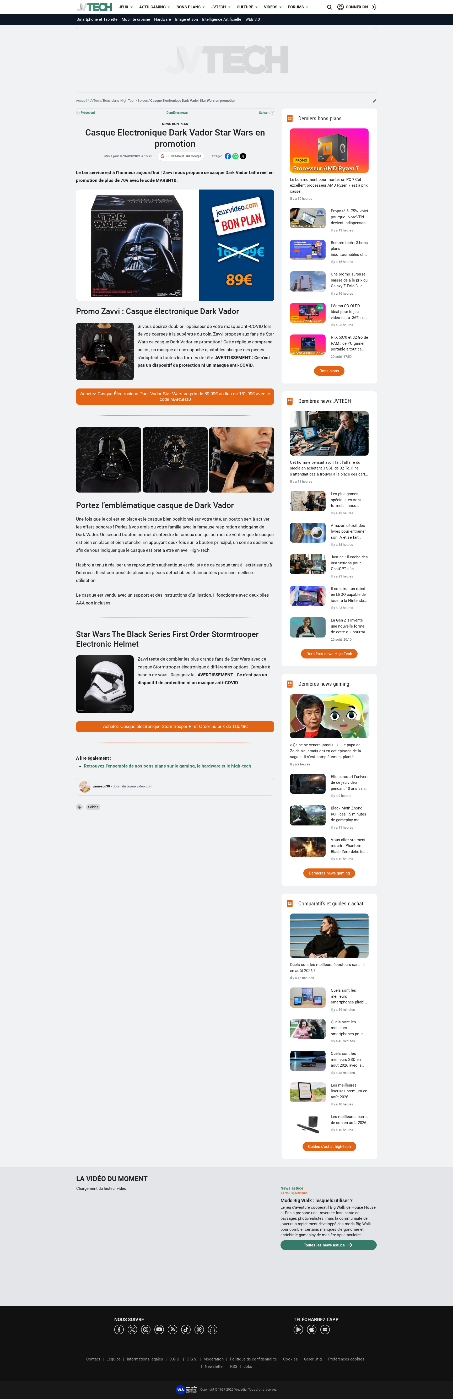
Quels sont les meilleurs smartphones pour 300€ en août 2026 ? (348, 1028)
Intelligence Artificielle (221, 19)
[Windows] (325, 1329)
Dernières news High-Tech (329, 653)
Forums (296, 7)
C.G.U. (174, 1359)
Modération (213, 1359)
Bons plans (188, 7)
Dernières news (177, 113)
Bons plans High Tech (119, 100)
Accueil (81, 100)
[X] (132, 1329)
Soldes (143, 100)
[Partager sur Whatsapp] (235, 156)
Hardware (162, 19)
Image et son (186, 19)
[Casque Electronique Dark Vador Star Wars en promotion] (109, 460)
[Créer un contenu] (374, 100)
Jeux (123, 7)
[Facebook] (119, 1329)
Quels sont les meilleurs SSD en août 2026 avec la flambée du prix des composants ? (348, 1059)
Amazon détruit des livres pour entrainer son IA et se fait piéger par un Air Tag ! (349, 532)
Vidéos (270, 7)
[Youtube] (159, 1329)
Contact (93, 1359)
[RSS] (172, 1329)
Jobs (248, 1366)
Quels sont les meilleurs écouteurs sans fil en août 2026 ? (327, 967)
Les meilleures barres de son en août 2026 (350, 1119)
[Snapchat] (212, 1329)
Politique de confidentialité (253, 1359)
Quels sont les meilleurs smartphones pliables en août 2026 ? (350, 996)
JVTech (218, 7)
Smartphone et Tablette (97, 19)
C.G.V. (192, 1359)
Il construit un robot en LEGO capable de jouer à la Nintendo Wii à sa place (348, 595)
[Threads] (199, 1329)
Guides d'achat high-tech (329, 1146)
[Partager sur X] (243, 156)
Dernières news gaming (329, 873)
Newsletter (214, 1366)
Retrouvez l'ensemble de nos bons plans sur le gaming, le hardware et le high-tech (167, 766)
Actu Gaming (152, 7)
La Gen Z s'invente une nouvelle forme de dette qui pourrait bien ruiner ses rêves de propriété (349, 626)
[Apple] (311, 1329)
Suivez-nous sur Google (183, 156)
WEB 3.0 (252, 19)
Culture (245, 7)
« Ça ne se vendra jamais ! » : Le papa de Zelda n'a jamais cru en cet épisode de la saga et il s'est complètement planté (325, 751)
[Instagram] (145, 1329)
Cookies (290, 1359)
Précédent (88, 113)
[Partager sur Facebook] (228, 156)
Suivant (264, 113)
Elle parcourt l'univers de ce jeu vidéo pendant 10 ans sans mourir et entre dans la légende (350, 783)
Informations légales (145, 1359)
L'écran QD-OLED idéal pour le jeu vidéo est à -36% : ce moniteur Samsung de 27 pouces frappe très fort (348, 312)
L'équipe (113, 1359)
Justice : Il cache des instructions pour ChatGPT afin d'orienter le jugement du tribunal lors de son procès (349, 563)
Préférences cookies (346, 1359)
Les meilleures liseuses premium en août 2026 (349, 1091)
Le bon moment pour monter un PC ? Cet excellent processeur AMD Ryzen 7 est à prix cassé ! (329, 185)
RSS (233, 1366)
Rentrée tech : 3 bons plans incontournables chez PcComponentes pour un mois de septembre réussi (349, 249)
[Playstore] (298, 1329)
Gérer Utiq (313, 1359)
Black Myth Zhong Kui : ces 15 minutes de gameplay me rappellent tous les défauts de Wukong (348, 814)
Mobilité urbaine (136, 19)
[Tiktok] (186, 1329)
